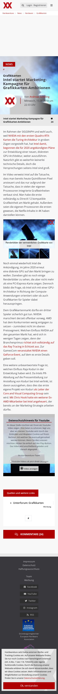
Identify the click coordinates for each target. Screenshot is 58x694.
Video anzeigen (30, 468)
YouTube (32, 593)
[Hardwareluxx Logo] (8, 5)
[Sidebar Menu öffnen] (51, 5)
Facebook (32, 586)
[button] (51, 222)
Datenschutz (29, 565)
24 (52, 121)
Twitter (32, 600)
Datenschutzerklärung (34, 678)
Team (29, 576)
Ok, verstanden (29, 685)
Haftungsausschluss (29, 568)
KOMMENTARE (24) (31, 534)
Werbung (29, 580)
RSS (32, 614)
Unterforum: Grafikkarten (28, 503)
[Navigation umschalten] (2, 11)
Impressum (29, 561)
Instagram (32, 607)
